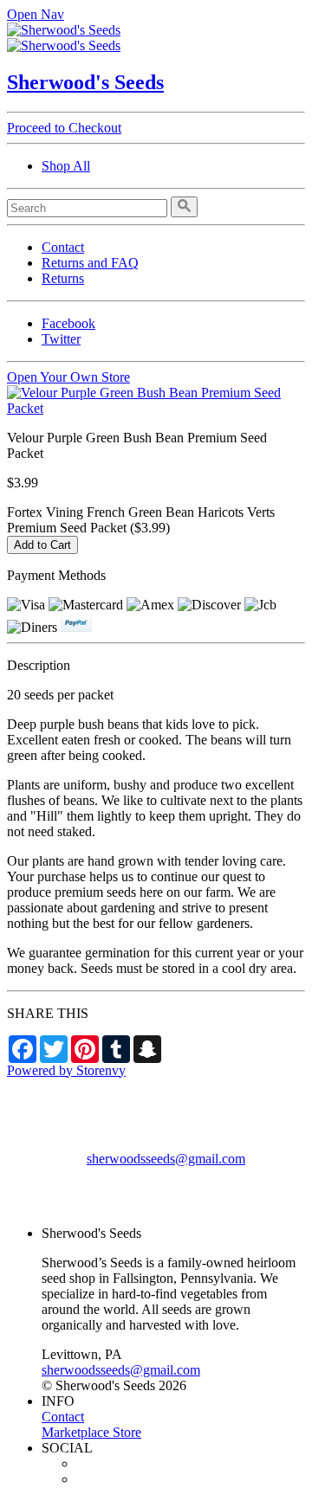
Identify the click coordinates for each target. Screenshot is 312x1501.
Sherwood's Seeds (85, 82)
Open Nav (35, 14)
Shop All (66, 165)
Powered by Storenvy (66, 1070)
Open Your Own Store (68, 377)
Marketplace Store (91, 1432)
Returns (63, 278)
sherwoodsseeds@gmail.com (166, 1158)
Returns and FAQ (90, 262)
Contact (63, 247)
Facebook (68, 323)
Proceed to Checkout (64, 127)
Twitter (61, 339)
